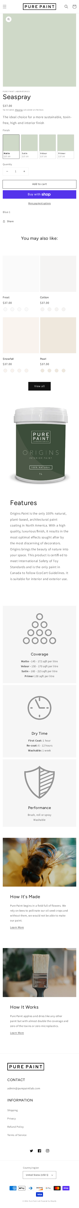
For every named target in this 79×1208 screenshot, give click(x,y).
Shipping (19, 110)
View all (39, 386)
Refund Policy (15, 1126)
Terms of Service (17, 1135)
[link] (39, 628)
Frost (6, 297)
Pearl (43, 358)
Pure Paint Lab (34, 1201)
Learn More (17, 927)
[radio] (11, 146)
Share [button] (10, 221)
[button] (5, 7)
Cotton (44, 297)
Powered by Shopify (48, 1201)
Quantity (7, 164)
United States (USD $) (37, 1174)
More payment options (39, 203)
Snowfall (8, 358)
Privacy (11, 1118)
